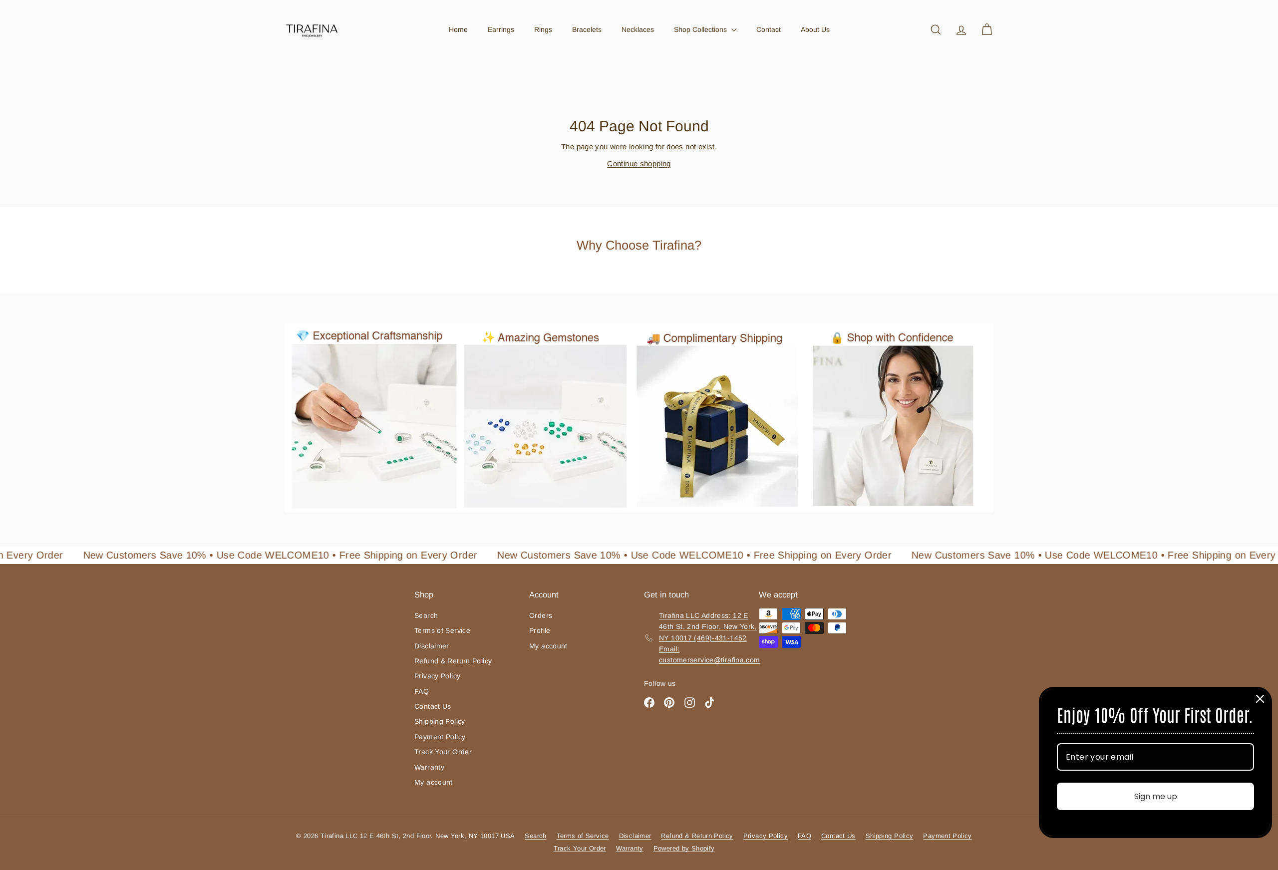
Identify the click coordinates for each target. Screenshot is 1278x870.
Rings (543, 29)
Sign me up (1155, 796)
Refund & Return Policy (453, 661)
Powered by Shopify (684, 848)
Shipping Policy (439, 721)
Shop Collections (701, 29)
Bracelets (587, 29)
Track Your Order (443, 752)
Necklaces (638, 29)
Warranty (429, 767)
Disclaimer (431, 646)
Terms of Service (442, 630)
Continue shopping (638, 163)
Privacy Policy (437, 676)
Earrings (501, 29)
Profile (540, 630)
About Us (815, 29)
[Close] (1260, 699)
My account (433, 782)
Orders (540, 615)
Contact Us (432, 706)
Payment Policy (439, 737)
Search (426, 615)
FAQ (421, 691)
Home (458, 29)
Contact (768, 29)
